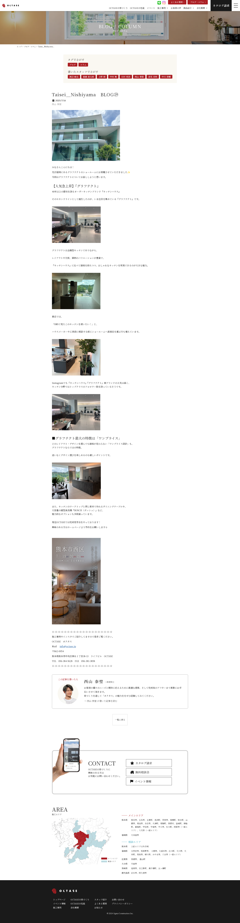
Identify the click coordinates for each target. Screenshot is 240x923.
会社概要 (75, 907)
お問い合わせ (118, 899)
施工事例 (57, 907)
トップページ (59, 899)
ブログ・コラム (30, 46)
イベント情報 (59, 903)
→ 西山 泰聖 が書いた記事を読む (100, 701)
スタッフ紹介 (100, 899)
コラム (83, 65)
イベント (151, 8)
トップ (19, 46)
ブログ (72, 65)
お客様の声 (176, 8)
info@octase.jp (68, 646)
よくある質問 (100, 903)
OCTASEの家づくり (118, 8)
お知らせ (98, 907)
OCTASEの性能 (137, 8)
